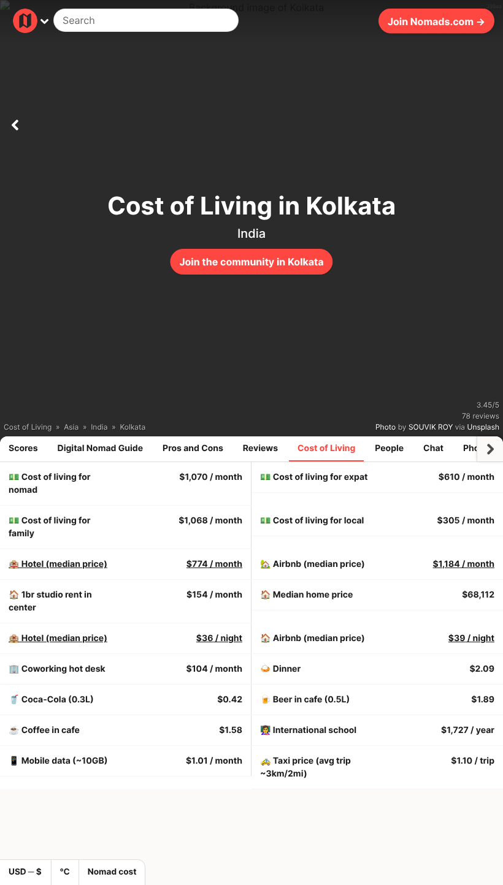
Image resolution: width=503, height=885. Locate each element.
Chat (433, 448)
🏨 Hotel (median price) (58, 564)
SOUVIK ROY (431, 426)
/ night (219, 638)
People (389, 448)
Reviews (260, 448)
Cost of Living (326, 448)
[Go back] (15, 122)
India (251, 233)
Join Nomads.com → (436, 21)
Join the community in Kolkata (251, 262)
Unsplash (483, 426)
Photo (385, 426)
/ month (214, 564)
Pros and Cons (193, 448)
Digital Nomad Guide (101, 448)
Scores (23, 448)
